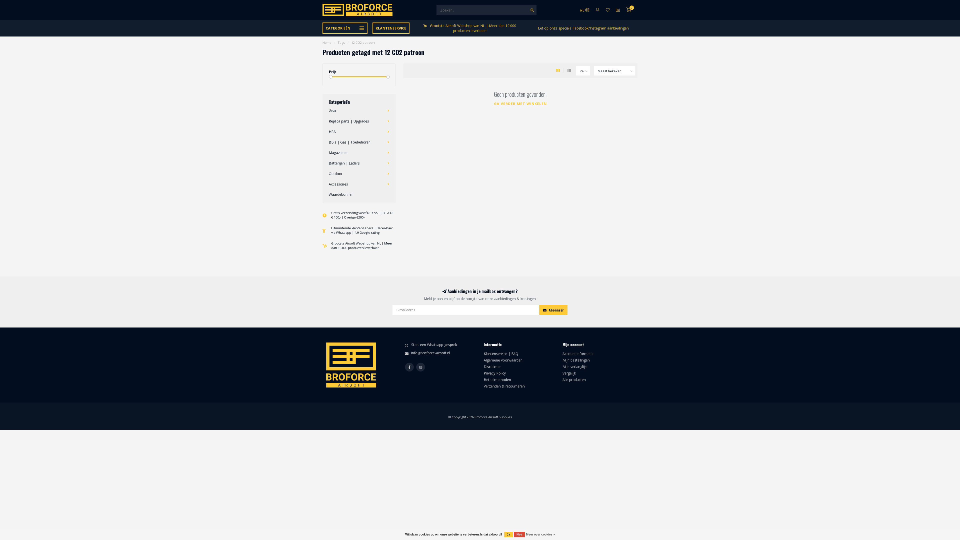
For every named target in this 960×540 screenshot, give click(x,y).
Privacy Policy (495, 373)
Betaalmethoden (497, 379)
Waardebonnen (341, 194)
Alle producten (574, 379)
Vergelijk (569, 373)
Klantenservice (391, 28)
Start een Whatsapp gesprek (434, 344)
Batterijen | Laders (344, 163)
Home (327, 42)
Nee (519, 534)
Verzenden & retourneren (504, 386)
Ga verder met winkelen (520, 103)
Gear (332, 110)
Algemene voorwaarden (503, 360)
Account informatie (578, 353)
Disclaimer (492, 366)
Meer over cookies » (540, 534)
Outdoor (335, 173)
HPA (332, 131)
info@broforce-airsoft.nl (430, 352)
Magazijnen (338, 152)
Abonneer (556, 309)
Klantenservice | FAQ (501, 353)
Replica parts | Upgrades (349, 121)
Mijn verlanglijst (575, 366)
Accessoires (338, 184)
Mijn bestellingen (576, 360)
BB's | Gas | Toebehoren (349, 142)
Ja (508, 534)
